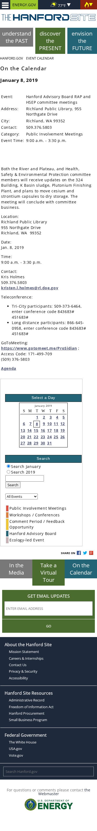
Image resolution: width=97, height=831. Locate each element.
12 (62, 423)
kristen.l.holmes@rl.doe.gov (29, 287)
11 (56, 423)
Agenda (8, 368)
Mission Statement (24, 651)
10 (49, 423)
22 (36, 436)
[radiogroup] (8, 466)
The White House (22, 742)
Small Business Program (28, 719)
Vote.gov (16, 755)
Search (13, 484)
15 (36, 430)
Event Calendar (40, 58)
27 (22, 443)
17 (49, 430)
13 (22, 430)
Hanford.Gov (11, 58)
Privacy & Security (23, 671)
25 (56, 436)
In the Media (16, 569)
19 (62, 430)
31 (49, 443)
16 (43, 430)
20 (22, 436)
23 (43, 436)
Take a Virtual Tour (48, 572)
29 (36, 443)
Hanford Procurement (26, 713)
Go (48, 626)
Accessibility (18, 678)
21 (29, 436)
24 (49, 436)
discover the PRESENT (50, 41)
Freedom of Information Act (31, 706)
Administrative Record (26, 700)
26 (62, 436)
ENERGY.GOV (24, 4)
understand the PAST (16, 37)
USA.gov (15, 748)
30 (43, 443)
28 (29, 443)
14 (29, 430)
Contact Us (17, 664)
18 (56, 430)
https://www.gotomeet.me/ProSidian (39, 348)
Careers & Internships (26, 658)
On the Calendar (81, 569)
